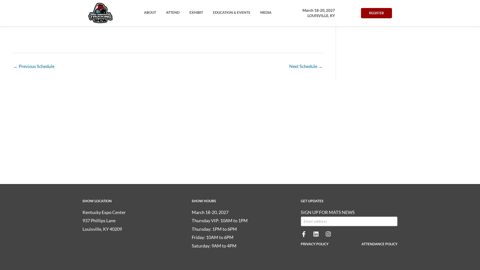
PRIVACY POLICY (314, 244)
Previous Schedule (34, 66)
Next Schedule (305, 66)
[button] (150, 12)
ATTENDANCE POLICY (380, 244)
